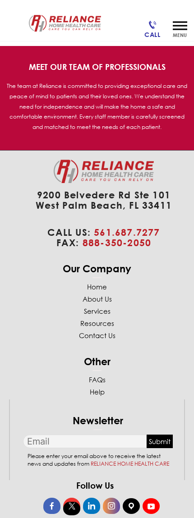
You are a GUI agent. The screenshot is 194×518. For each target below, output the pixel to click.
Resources (97, 323)
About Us (97, 299)
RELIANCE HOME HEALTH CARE (130, 463)
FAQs (97, 380)
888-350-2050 (117, 242)
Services (97, 311)
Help (97, 392)
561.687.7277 (127, 232)
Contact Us (97, 335)
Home (97, 287)
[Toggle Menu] (180, 25)
